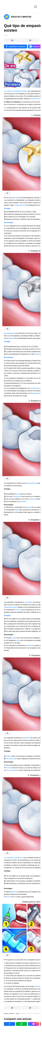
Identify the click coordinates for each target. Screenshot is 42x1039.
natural (37, 354)
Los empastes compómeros (13, 857)
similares (32, 499)
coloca (18, 610)
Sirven (8, 768)
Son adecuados (11, 758)
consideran (29, 602)
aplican (29, 645)
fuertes (13, 892)
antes (18, 640)
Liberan (9, 756)
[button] (12, 40)
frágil (16, 510)
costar (14, 638)
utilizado (15, 197)
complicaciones (19, 205)
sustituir (37, 986)
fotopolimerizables (10, 607)
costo (29, 507)
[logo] (17, 16)
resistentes (16, 496)
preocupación (37, 393)
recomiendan (34, 388)
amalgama (9, 333)
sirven (17, 494)
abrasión (23, 501)
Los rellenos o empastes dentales (16, 91)
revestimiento (32, 483)
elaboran (27, 738)
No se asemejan (12, 770)
